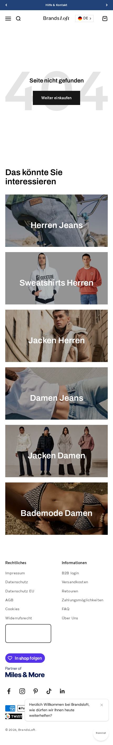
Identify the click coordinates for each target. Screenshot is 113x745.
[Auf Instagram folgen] (22, 691)
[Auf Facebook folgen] (8, 691)
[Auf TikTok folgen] (49, 691)
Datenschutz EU (19, 591)
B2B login (70, 573)
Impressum (15, 573)
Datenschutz (16, 582)
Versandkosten (75, 582)
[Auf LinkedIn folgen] (62, 691)
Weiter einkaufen (56, 98)
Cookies (12, 609)
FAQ (65, 609)
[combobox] (84, 18)
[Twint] (13, 716)
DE (85, 18)
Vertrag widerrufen (28, 633)
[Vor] (107, 5)
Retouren (70, 591)
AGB (9, 600)
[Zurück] (6, 5)
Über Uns (70, 618)
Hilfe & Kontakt (56, 5)
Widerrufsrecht (18, 618)
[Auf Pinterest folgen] (35, 691)
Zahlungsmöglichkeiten (82, 600)
